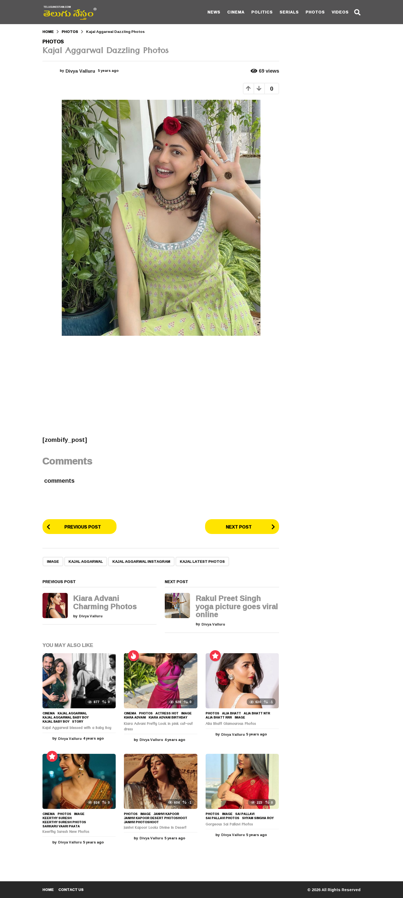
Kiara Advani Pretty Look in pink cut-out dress (158, 727)
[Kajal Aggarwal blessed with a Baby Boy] (79, 680)
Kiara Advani (135, 717)
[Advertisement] (160, 385)
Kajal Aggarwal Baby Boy (65, 717)
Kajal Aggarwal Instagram (141, 561)
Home (48, 889)
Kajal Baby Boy (55, 721)
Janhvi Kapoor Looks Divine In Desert (155, 828)
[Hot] (133, 655)
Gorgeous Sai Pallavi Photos (229, 825)
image (53, 561)
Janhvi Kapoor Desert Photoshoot (155, 818)
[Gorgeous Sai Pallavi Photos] (242, 781)
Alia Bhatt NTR (257, 713)
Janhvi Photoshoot (141, 822)
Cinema (236, 12)
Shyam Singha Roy (258, 818)
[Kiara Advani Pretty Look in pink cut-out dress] (160, 680)
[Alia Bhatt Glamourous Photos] (242, 680)
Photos (315, 12)
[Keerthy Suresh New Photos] (79, 781)
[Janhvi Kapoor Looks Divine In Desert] (160, 781)
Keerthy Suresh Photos (64, 822)
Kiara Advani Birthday (168, 717)
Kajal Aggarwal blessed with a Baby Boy (76, 728)
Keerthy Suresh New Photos (65, 832)
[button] (357, 12)
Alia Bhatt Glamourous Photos (231, 724)
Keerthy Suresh (57, 818)
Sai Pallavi (244, 813)
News (214, 12)
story (77, 721)
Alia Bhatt (231, 713)
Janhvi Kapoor (166, 813)
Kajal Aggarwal (86, 561)
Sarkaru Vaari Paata (61, 826)
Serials (289, 12)
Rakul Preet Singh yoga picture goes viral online (237, 606)
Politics (262, 12)
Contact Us (71, 889)
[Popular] (215, 655)
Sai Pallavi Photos (222, 818)
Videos (340, 12)
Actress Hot (166, 713)
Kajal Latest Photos (202, 561)
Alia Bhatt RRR (219, 717)
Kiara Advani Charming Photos (105, 602)
